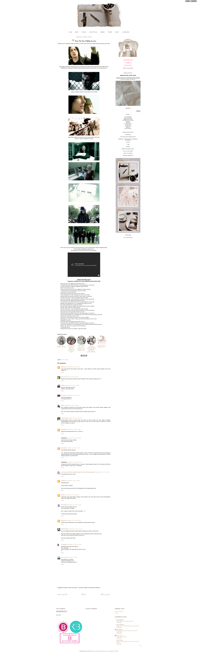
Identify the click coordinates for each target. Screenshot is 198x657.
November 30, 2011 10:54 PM (71, 376)
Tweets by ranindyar (128, 237)
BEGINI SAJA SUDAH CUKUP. (128, 148)
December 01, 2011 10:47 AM (74, 462)
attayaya (63, 480)
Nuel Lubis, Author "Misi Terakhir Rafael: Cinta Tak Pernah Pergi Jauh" (78, 472)
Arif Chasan (64, 504)
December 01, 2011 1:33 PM (102, 472)
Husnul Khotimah (119, 611)
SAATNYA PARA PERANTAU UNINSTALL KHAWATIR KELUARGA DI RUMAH (71, 349)
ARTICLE (128, 127)
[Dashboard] (193, 1)
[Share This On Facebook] (81, 356)
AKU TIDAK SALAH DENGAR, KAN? (128, 136)
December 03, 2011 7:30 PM (70, 557)
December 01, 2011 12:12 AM (73, 395)
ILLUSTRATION (125, 32)
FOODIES (110, 32)
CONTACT (84, 32)
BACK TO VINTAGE (128, 153)
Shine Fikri (63, 448)
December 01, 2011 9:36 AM (73, 448)
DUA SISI (128, 142)
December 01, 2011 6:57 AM (75, 418)
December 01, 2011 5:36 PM (72, 494)
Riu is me (63, 395)
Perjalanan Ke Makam (121, 636)
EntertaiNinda (119, 620)
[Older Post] (105, 596)
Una (62, 557)
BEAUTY (117, 32)
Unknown (63, 520)
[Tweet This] (84, 356)
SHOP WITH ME (93, 32)
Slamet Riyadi (64, 529)
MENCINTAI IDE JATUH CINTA (128, 75)
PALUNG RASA (128, 126)
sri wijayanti (64, 544)
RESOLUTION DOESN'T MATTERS (61, 346)
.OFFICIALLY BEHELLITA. (128, 155)
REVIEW (128, 122)
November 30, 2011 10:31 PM (73, 367)
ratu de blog (119, 640)
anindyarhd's (119, 629)
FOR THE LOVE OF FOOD (128, 120)
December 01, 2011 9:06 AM (74, 429)
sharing (66, 359)
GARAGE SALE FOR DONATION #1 (101, 346)
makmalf (63, 367)
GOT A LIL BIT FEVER (128, 151)
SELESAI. (128, 146)
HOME (70, 32)
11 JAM (128, 144)
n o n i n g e (119, 635)
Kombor (63, 494)
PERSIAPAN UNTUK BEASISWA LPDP (124, 621)
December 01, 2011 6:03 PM (74, 504)
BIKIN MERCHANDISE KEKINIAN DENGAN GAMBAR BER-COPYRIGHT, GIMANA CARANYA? (91, 349)
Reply (62, 372)
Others (116, 613)
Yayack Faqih (64, 418)
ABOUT (76, 32)
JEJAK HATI (128, 125)
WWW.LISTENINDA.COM (98, 651)
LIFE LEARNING (128, 116)
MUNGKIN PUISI (128, 123)
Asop (62, 376)
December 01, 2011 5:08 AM (72, 405)
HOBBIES (102, 32)
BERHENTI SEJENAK (128, 119)
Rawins (63, 385)
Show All (140, 645)
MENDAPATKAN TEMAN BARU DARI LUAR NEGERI (127, 625)
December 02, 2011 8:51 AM (75, 529)
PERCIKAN (128, 121)
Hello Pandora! (120, 624)
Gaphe (62, 405)
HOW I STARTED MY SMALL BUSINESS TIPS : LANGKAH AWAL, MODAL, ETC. (81, 348)
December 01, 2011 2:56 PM (73, 480)
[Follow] (187, 1)
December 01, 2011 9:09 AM (74, 438)
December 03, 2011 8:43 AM (74, 544)
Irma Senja (63, 429)
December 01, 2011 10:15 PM (73, 520)
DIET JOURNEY (128, 128)
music (62, 359)
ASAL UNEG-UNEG (128, 118)
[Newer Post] (62, 596)
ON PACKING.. (128, 134)
